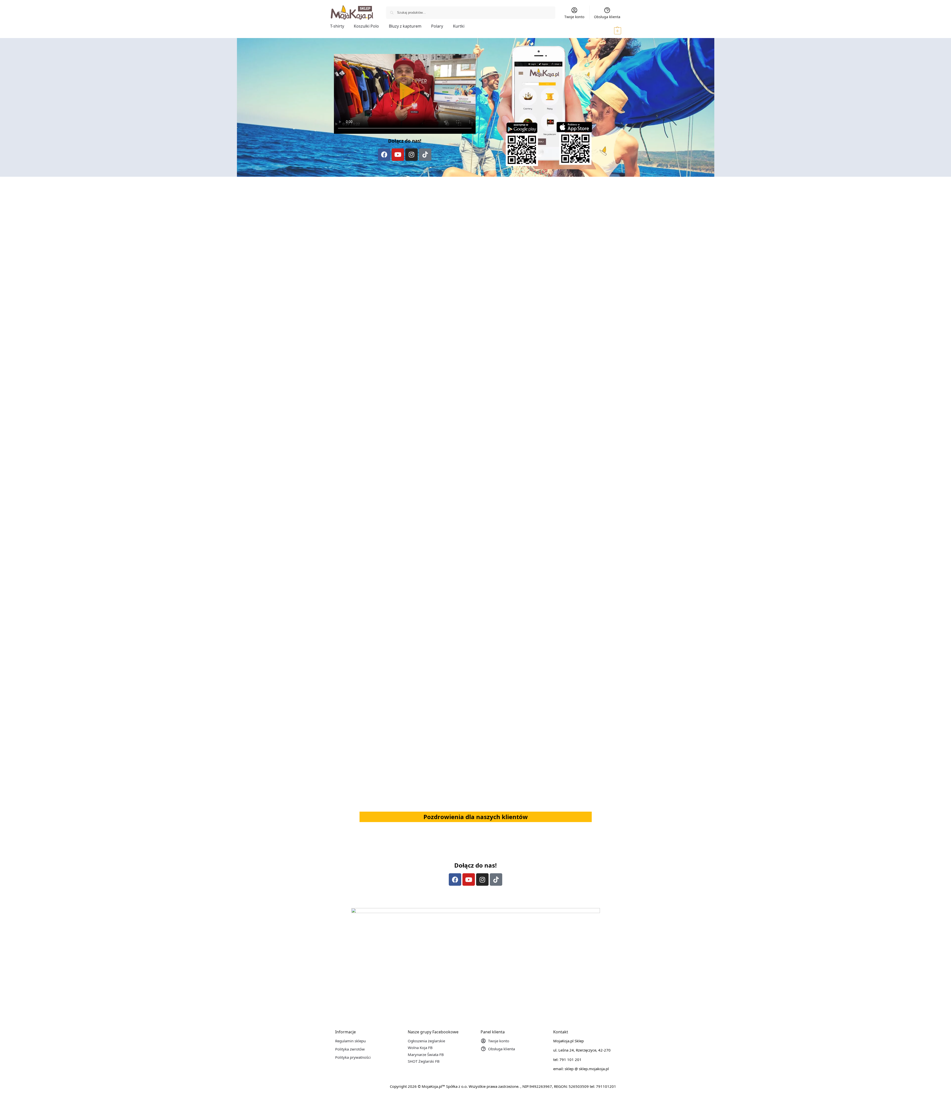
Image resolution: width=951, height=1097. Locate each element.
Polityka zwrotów (350, 1049)
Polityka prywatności (353, 1057)
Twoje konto (574, 16)
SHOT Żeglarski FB (424, 1061)
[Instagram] (411, 154)
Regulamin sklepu (350, 1040)
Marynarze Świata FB (426, 1054)
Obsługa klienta (607, 16)
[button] (610, 30)
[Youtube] (398, 154)
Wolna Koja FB (420, 1047)
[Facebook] (384, 154)
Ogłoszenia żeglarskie (426, 1040)
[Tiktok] (425, 154)
